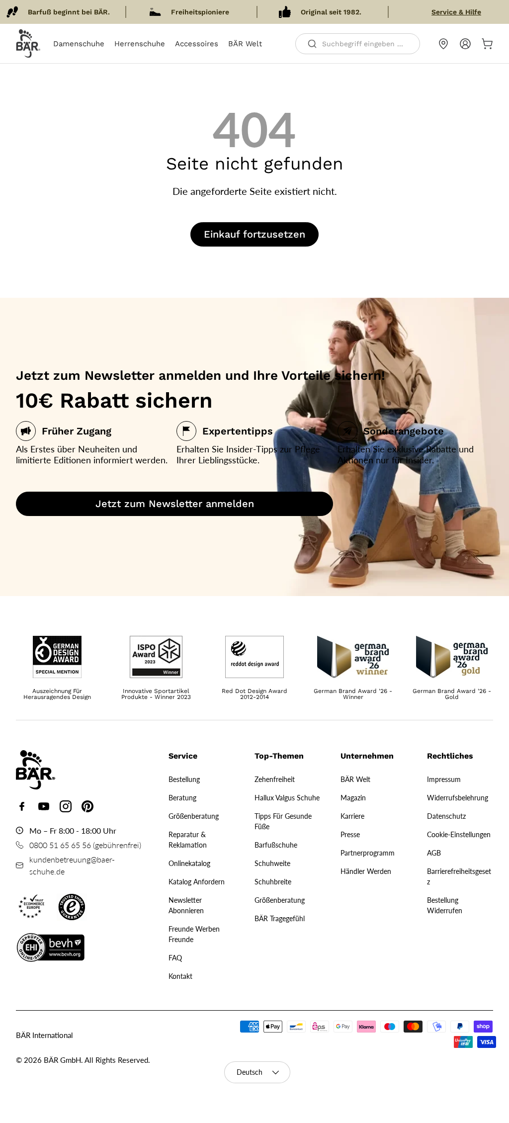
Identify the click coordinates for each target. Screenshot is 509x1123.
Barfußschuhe (275, 845)
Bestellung (184, 779)
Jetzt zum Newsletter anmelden (174, 504)
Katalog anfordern (197, 881)
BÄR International (44, 1035)
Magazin (353, 797)
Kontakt (180, 976)
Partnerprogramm (367, 853)
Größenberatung (194, 816)
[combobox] (357, 43)
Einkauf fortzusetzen (254, 234)
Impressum (444, 779)
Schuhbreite (272, 881)
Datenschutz (446, 816)
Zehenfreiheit (274, 779)
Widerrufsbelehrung (457, 797)
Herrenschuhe (139, 43)
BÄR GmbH (62, 1059)
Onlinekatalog (189, 863)
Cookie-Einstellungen (459, 834)
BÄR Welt (245, 43)
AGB (434, 853)
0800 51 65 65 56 (60, 845)
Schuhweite (272, 863)
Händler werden (365, 871)
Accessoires (196, 43)
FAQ (175, 957)
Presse (350, 834)
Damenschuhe (78, 43)
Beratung (182, 797)
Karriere (352, 816)
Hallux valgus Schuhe (287, 797)
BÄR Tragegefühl (279, 918)
